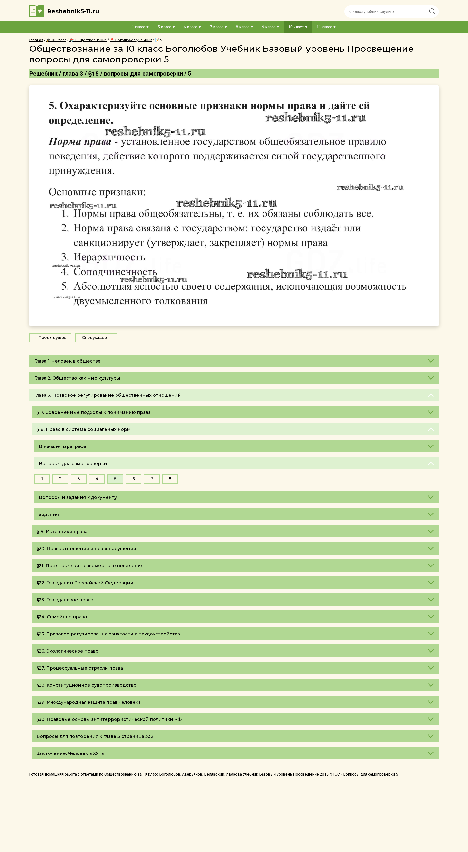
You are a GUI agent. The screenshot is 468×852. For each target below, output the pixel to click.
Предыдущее (52, 337)
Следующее (94, 337)
